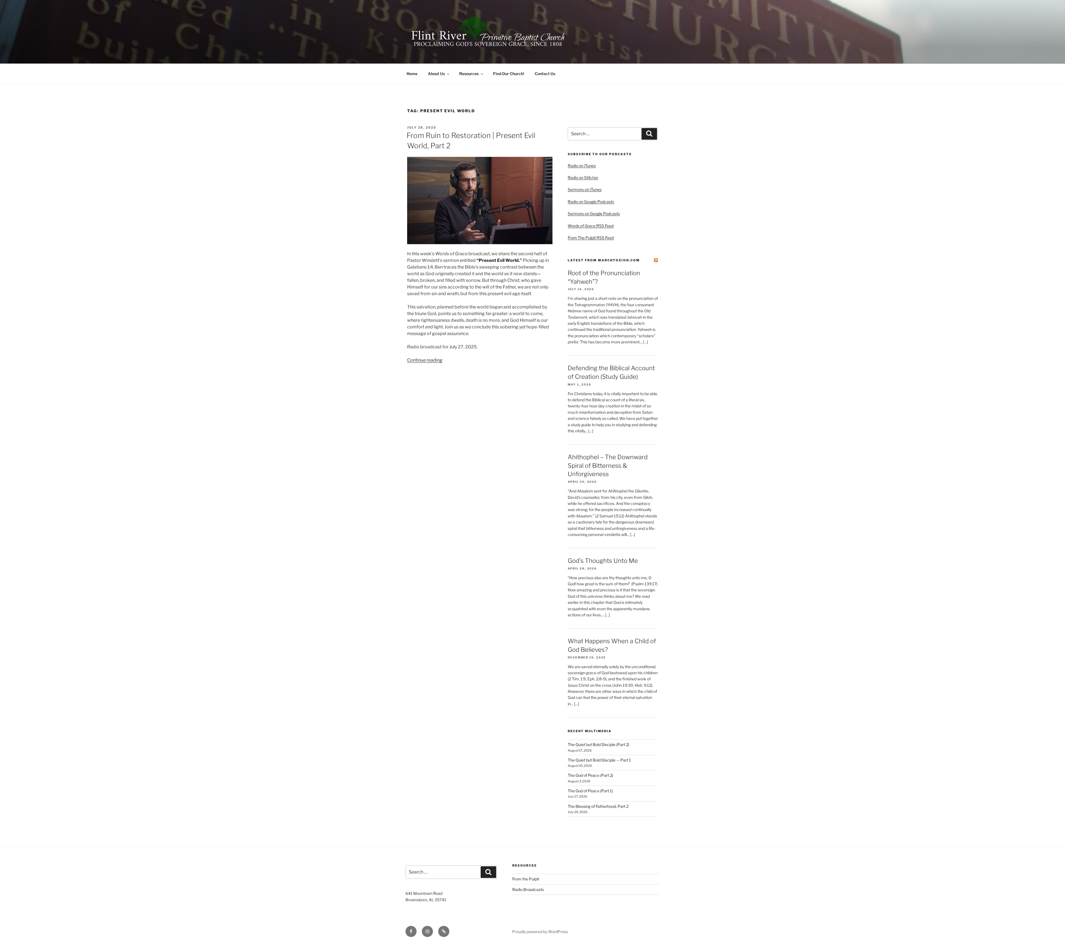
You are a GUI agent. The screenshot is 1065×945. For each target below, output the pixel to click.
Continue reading (424, 360)
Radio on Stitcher (583, 177)
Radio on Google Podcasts (591, 201)
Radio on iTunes (582, 165)
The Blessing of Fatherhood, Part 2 (598, 806)
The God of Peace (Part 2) (590, 775)
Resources (469, 73)
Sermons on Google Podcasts (594, 213)
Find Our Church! (508, 73)
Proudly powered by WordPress (540, 931)
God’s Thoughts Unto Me (603, 560)
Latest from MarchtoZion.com (604, 260)
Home (412, 73)
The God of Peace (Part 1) (590, 790)
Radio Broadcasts (528, 889)
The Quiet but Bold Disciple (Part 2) (598, 744)
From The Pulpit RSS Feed (591, 237)
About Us (436, 73)
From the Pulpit (525, 879)
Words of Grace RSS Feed (590, 225)
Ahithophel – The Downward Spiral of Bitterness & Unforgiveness (608, 465)
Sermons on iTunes (585, 189)
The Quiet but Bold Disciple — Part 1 (599, 760)
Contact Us (545, 73)
